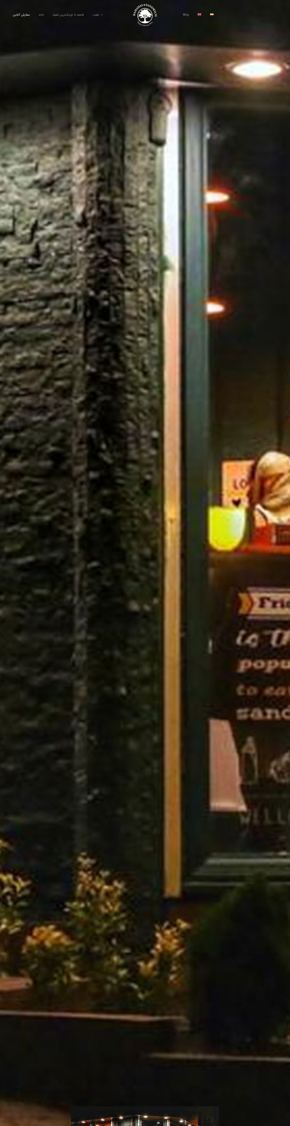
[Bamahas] (145, 15)
